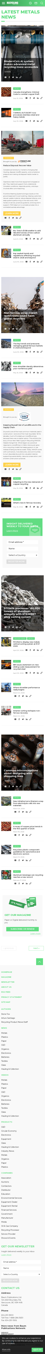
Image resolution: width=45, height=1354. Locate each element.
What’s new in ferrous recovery (27, 503)
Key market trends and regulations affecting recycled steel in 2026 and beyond (26, 255)
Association (6, 1178)
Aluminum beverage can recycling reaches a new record (28, 876)
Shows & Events (8, 1238)
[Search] (42, 3)
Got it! (37, 1350)
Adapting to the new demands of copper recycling (28, 483)
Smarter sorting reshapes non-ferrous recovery (26, 712)
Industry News (19, 638)
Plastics (4, 1037)
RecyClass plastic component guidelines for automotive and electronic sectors (26, 852)
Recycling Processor (10, 1230)
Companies (7, 1173)
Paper (3, 1041)
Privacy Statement (11, 997)
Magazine (6, 977)
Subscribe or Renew (22, 929)
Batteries (5, 1057)
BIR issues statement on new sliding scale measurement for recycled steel (26, 667)
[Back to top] (39, 961)
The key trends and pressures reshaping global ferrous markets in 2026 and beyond (28, 346)
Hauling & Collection (10, 1069)
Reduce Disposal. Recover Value (17, 165)
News (4, 1028)
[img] (6, 92)
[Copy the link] (20, 77)
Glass (3, 1065)
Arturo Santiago (8, 1018)
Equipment (6, 1139)
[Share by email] (5, 77)
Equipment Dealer (9, 1202)
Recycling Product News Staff (14, 1022)
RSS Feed (5, 992)
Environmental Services (11, 1198)
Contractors (6, 1186)
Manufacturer (7, 1218)
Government (6, 1214)
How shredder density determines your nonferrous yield (28, 367)
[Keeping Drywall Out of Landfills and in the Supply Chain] (22, 394)
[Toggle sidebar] (3, 3)
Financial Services (8, 1210)
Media (4, 1222)
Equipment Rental (9, 1206)
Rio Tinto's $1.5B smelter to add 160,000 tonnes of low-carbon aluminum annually (27, 233)
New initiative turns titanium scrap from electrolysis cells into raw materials (28, 803)
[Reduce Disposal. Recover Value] (22, 143)
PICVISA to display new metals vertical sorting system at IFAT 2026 (26, 644)
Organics (5, 1049)
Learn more (12, 213)
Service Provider (8, 1234)
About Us (6, 987)
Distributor (5, 1190)
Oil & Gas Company (9, 1226)
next (35, 948)
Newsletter (7, 982)
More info (6, 1350)
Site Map (5, 1002)
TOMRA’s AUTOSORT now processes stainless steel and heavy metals (26, 115)
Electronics (6, 1053)
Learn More (12, 531)
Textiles (4, 1061)
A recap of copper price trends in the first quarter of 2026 (27, 827)
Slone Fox (5, 1014)
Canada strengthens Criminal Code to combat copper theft (26, 93)
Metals (17, 88)
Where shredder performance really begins (26, 688)
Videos (4, 1075)
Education (5, 1194)
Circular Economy (9, 1131)
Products (6, 1122)
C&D (3, 1045)
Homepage (6, 972)
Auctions (5, 1182)
